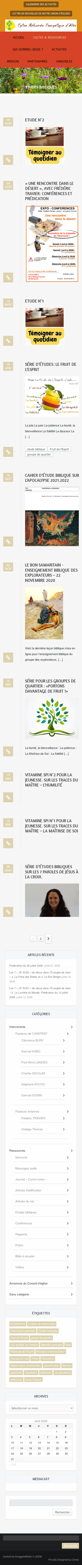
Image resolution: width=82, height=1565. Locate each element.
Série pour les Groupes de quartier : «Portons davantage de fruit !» (50, 686)
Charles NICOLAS (33, 1073)
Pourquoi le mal (19, 1358)
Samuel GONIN (31, 1095)
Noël (68, 1345)
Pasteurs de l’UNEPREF (31, 1033)
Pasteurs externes (27, 1111)
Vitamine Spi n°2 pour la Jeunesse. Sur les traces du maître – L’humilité (51, 779)
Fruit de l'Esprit (59, 449)
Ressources (17, 1150)
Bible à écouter (25, 1256)
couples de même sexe (41, 1324)
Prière (19, 1245)
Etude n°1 (34, 301)
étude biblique (36, 449)
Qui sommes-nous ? (28, 49)
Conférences (23, 1223)
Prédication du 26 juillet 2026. (26, 965)
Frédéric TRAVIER (33, 1118)
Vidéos (19, 1267)
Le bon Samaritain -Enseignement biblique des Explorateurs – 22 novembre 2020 (51, 572)
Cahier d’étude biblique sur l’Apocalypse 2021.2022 (52, 478)
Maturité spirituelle (51, 1345)
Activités (59, 49)
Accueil (18, 37)
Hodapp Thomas (32, 1129)
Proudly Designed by (63, 1559)
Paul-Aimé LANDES (34, 1062)
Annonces (64, 61)
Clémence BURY (32, 1040)
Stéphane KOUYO (33, 1084)
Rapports (21, 1234)
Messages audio (26, 1168)
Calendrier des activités (41, 4)
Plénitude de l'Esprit (22, 1351)
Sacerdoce (48, 1358)
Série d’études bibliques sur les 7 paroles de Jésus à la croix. (51, 871)
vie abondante (63, 1372)
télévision (45, 1372)
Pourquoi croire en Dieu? (51, 1351)
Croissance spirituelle (23, 1331)
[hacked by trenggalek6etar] (41, 25)
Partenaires (37, 61)
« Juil (12, 1464)
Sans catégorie (19, 1294)
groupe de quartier (39, 454)
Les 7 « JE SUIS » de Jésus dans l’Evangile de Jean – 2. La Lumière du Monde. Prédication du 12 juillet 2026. (40, 992)
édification (16, 1379)
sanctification (51, 1365)
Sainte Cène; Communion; (26, 1365)
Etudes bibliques (26, 1212)
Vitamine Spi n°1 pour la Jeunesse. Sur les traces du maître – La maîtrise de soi (51, 825)
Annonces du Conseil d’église (28, 1283)
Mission (13, 61)
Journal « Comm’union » (31, 1179)
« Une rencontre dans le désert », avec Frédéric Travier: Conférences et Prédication (49, 191)
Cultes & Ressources (49, 37)
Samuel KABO (30, 1051)
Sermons (21, 1157)
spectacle (16, 1372)
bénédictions (18, 1324)
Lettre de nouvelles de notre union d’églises (41, 13)
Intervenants (17, 1026)
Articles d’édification (28, 1190)
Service (66, 1365)
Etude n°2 (34, 119)
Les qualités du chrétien (24, 1345)
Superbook (31, 1372)
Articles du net (24, 1201)
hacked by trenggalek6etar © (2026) (22, 1556)
